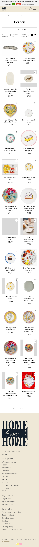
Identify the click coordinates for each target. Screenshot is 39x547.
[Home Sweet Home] (4, 9)
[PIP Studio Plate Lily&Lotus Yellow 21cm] (10, 317)
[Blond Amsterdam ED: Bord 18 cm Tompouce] (28, 138)
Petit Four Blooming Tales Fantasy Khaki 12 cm (29, 361)
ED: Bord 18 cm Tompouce (28, 150)
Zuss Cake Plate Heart (10, 238)
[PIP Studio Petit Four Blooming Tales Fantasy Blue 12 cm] (10, 380)
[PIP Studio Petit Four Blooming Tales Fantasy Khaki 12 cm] (28, 348)
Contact (5, 521)
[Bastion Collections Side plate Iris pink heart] (28, 109)
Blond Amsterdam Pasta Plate (28, 392)
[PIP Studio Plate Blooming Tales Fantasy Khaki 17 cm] (10, 348)
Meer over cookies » (28, 4)
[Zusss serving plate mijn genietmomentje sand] (10, 78)
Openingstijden (8, 518)
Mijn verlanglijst (8, 504)
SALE (4, 491)
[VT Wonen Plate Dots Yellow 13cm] (28, 167)
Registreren (6, 499)
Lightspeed (5, 541)
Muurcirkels (6, 468)
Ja (13, 4)
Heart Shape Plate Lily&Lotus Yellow (10, 121)
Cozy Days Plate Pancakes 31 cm (29, 59)
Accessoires (6, 488)
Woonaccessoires (9, 462)
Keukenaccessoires (9, 474)
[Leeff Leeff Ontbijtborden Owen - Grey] (28, 286)
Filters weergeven (19, 29)
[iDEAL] (17, 544)
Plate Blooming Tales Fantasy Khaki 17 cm (10, 360)
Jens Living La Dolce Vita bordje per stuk (10, 60)
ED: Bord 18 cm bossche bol (10, 269)
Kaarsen (5, 482)
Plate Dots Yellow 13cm (28, 178)
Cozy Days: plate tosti (10, 178)
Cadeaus (5, 471)
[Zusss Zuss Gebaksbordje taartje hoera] (28, 226)
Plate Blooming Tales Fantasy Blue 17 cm (10, 208)
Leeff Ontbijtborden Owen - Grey (29, 299)
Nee (18, 4)
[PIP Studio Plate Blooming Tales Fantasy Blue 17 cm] (10, 196)
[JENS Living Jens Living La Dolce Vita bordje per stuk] (10, 48)
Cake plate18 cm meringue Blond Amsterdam (29, 208)
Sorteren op (15, 35)
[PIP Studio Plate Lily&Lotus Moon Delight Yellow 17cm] (28, 317)
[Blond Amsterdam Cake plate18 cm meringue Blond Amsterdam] (28, 196)
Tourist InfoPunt (8, 515)
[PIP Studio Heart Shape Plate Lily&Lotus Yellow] (10, 109)
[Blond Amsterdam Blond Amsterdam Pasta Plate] (28, 380)
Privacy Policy (7, 527)
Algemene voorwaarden (11, 512)
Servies (10, 16)
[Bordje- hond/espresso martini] (28, 78)
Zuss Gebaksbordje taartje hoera (29, 239)
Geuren (5, 476)
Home (4, 16)
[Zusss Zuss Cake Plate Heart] (10, 226)
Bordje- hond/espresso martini (29, 91)
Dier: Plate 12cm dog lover (29, 269)
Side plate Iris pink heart (28, 121)
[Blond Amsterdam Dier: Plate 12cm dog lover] (28, 257)
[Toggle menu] (35, 9)
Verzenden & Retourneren (12, 530)
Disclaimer (6, 524)
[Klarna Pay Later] (20, 544)
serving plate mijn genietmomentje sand (10, 91)
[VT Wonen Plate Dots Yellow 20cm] (10, 286)
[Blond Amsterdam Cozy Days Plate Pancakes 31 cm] (28, 48)
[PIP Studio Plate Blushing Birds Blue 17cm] (10, 138)
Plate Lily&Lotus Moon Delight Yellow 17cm (29, 329)
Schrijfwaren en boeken (11, 485)
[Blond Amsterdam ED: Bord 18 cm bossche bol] (10, 257)
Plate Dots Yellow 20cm (10, 298)
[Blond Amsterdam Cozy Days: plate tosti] (10, 167)
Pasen (4, 465)
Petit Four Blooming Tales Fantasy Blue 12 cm (10, 393)
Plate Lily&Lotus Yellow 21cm (10, 328)
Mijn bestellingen (8, 502)
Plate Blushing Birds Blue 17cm (10, 150)
